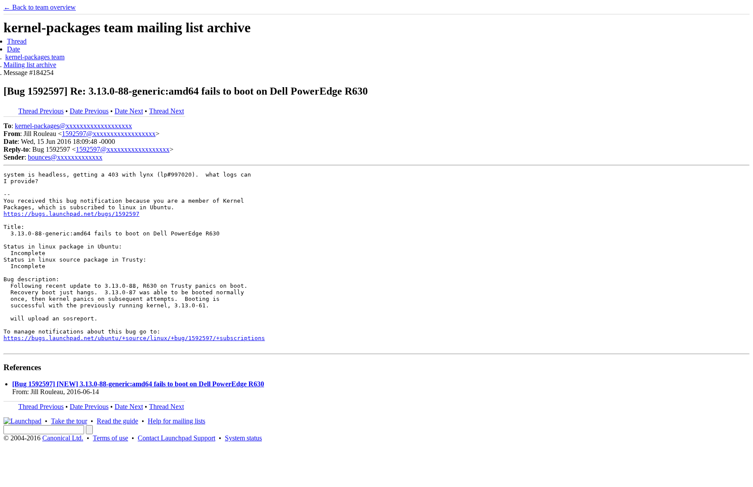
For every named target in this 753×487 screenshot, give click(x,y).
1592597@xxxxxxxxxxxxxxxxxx (109, 133)
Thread (17, 41)
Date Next (129, 111)
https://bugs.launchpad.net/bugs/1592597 (71, 214)
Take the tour (69, 421)
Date (13, 49)
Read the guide (117, 421)
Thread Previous (41, 111)
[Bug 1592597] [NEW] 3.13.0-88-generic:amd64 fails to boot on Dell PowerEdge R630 (138, 384)
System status (243, 438)
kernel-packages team (34, 57)
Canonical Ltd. (62, 438)
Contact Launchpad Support (176, 438)
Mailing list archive (29, 64)
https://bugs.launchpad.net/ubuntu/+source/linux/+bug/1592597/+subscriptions (134, 338)
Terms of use (110, 438)
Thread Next (166, 111)
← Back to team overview (39, 7)
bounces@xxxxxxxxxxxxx (65, 157)
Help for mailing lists (176, 421)
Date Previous (89, 111)
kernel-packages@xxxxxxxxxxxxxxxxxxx (73, 125)
